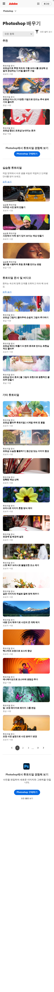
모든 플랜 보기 (27, 798)
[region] (26, 61)
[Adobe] (13, 3)
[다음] (43, 748)
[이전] (12, 748)
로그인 (46, 4)
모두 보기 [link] (7, 182)
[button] (38, 4)
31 (38, 747)
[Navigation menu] (4, 3)
